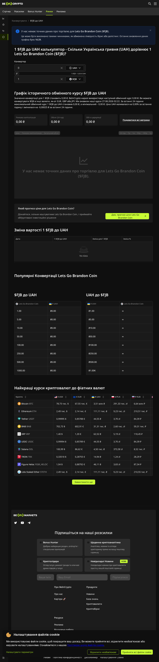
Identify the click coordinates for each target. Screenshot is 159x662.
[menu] (4, 27)
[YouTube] (22, 523)
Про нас (58, 593)
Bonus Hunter (35, 11)
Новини (90, 593)
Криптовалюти (94, 603)
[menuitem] (4, 18)
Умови (46, 657)
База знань (92, 598)
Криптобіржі (93, 608)
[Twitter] (15, 523)
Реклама (61, 11)
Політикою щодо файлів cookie (85, 645)
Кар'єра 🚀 (60, 598)
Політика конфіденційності (67, 657)
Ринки (49, 11)
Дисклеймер (91, 657)
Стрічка (6, 11)
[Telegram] (29, 523)
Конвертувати (19, 20)
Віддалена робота (63, 629)
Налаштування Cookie (112, 657)
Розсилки (19, 11)
